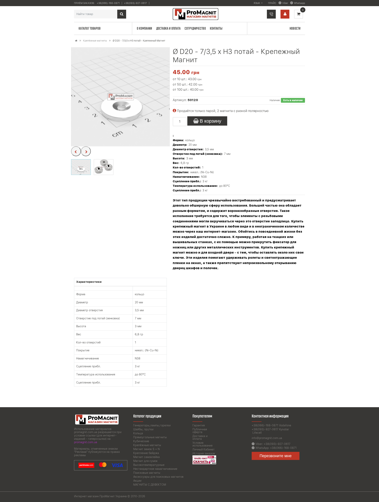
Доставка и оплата (168, 29)
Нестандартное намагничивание (155, 468)
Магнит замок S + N (146, 449)
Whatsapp (299, 3)
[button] (81, 167)
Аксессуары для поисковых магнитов (158, 476)
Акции (137, 480)
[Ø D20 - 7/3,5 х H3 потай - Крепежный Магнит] (120, 96)
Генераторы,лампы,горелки (152, 425)
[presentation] (76, 151)
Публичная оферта (199, 431)
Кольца (138, 433)
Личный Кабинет (203, 449)
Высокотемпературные (148, 464)
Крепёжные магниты (95, 40)
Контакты (216, 29)
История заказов (203, 453)
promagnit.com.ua (85, 442)
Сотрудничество (195, 29)
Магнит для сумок (145, 461)
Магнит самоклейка (146, 457)
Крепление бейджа (146, 453)
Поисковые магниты (146, 472)
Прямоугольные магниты (150, 437)
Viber (285, 3)
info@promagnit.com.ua (267, 438)
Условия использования (202, 444)
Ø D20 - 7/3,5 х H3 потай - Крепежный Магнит (139, 40)
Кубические (141, 441)
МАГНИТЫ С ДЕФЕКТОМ (149, 484)
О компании (144, 29)
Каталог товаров (90, 29)
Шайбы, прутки (143, 429)
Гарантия (198, 425)
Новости (295, 29)
